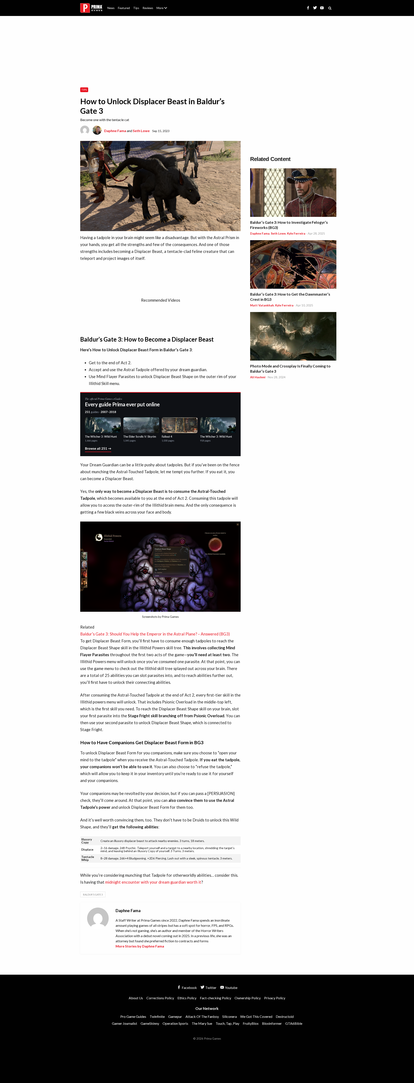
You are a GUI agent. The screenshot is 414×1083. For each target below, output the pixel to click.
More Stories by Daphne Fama (140, 946)
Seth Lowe (141, 131)
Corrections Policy (160, 998)
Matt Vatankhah (262, 305)
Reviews (148, 8)
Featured (124, 8)
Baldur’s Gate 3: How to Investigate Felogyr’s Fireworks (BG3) (289, 225)
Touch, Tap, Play (227, 1023)
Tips (136, 8)
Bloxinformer (272, 1023)
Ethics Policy (186, 998)
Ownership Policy (248, 998)
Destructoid (285, 1016)
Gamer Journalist (124, 1023)
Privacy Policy (274, 998)
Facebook (189, 987)
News (110, 8)
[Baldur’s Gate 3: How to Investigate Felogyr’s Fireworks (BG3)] (293, 193)
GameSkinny (150, 1023)
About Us (163, 5)
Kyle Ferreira (296, 233)
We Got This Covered (256, 1016)
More (164, 10)
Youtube (230, 987)
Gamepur (175, 1016)
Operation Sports (175, 1023)
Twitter (210, 987)
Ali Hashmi (257, 377)
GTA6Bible (293, 1023)
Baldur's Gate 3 (93, 894)
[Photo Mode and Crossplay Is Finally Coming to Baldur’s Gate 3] (293, 337)
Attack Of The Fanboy (202, 1016)
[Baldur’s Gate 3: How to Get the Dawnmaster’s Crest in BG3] (293, 265)
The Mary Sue (202, 1023)
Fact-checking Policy (215, 998)
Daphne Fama (115, 131)
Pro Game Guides (133, 1016)
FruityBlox (251, 1023)
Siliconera (229, 1016)
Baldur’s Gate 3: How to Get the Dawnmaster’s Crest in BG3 (290, 297)
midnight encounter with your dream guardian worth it (153, 882)
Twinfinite (157, 1016)
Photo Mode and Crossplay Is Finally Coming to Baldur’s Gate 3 (290, 369)
